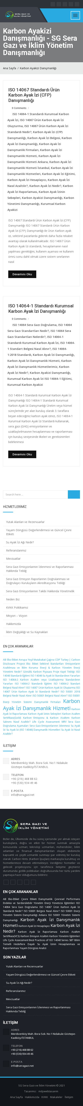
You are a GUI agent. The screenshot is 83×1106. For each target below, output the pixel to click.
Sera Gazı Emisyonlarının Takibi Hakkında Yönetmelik (40, 591)
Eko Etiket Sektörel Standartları (45, 663)
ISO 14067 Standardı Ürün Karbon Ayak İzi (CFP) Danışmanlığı (34, 95)
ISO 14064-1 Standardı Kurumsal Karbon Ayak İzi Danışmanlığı (41, 308)
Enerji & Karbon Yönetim (56, 667)
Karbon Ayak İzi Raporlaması (37, 931)
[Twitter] (12, 882)
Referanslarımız (16, 550)
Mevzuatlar (13, 558)
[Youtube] (33, 882)
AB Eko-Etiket (10, 659)
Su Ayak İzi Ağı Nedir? (20, 542)
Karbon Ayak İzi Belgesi (43, 138)
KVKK (45, 1097)
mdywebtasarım (48, 1091)
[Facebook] (6, 882)
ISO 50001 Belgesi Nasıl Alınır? (50, 695)
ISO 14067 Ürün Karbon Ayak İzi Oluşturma (50, 687)
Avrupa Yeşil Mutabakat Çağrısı (36, 659)
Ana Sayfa (9, 68)
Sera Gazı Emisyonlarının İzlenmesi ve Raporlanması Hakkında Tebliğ (40, 569)
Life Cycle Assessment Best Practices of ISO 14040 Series (35, 940)
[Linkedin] (19, 882)
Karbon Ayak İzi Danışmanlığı (53, 355)
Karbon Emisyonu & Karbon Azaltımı (46, 717)
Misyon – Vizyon (16, 616)
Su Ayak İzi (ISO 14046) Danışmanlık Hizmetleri (33, 729)
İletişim (69, 1097)
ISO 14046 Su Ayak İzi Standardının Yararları (55, 675)
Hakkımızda (13, 624)
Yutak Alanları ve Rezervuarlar (25, 522)
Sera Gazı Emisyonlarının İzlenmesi (50, 725)
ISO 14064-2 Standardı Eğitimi (33, 683)
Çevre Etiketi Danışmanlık (37, 899)
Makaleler (56, 1097)
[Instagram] (26, 882)
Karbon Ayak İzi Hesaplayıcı (26, 180)
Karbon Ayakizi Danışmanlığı (38, 68)
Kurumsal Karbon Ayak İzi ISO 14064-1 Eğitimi (39, 379)
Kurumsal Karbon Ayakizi (25, 385)
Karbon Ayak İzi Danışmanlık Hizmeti (33, 361)
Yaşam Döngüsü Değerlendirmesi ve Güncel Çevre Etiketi (39, 532)
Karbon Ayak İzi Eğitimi (58, 174)
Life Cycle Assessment (46, 721)
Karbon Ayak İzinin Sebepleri (44, 713)
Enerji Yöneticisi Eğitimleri (60, 903)
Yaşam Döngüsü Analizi (33, 948)
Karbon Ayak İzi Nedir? (45, 186)
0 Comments (19, 108)
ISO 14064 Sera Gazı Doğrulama (34, 325)
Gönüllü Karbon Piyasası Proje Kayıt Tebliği (49, 671)
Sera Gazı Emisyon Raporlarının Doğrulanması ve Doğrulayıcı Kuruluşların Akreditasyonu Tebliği (38, 581)
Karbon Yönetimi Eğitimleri (64, 936)
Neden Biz (13, 599)
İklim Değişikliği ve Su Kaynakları (27, 632)
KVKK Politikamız (17, 607)
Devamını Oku (22, 274)
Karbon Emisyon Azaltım (35, 936)
